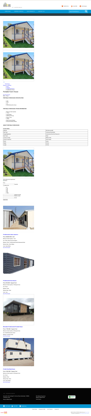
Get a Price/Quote (6, 94)
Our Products (31, 11)
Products (8, 87)
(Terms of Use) (87, 412)
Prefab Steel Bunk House (9, 369)
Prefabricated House (10, 88)
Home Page (8, 11)
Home (7, 86)
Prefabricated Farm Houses (9, 280)
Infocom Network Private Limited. (84, 413)
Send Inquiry (7, 83)
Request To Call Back (7, 85)
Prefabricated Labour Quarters (10, 234)
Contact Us (41, 11)
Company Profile (18, 11)
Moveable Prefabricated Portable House (13, 326)
